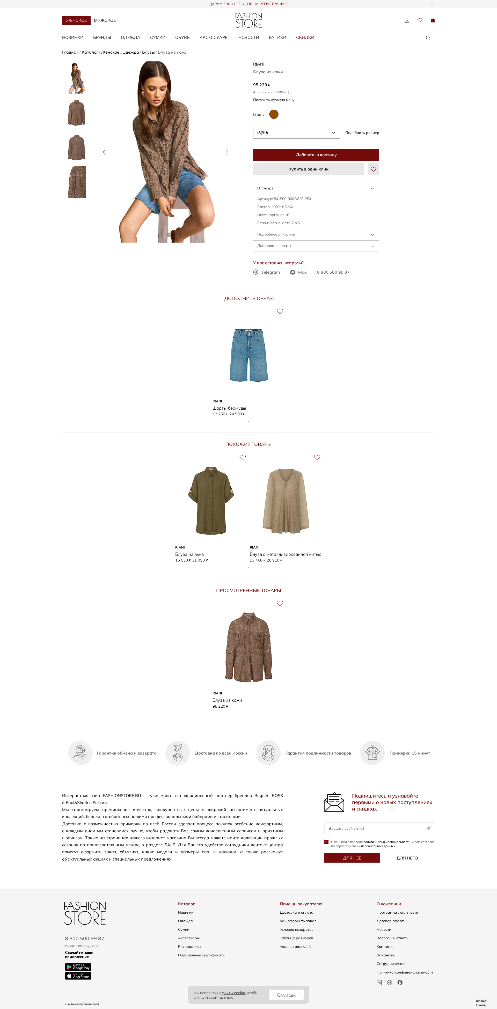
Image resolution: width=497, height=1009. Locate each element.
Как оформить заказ (298, 921)
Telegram (270, 272)
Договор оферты (391, 921)
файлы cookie (233, 992)
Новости (248, 37)
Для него (407, 858)
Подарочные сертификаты (201, 955)
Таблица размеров (296, 938)
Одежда (130, 37)
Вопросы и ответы (392, 938)
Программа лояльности (397, 912)
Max (302, 272)
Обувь (182, 37)
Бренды (102, 37)
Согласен (286, 995)
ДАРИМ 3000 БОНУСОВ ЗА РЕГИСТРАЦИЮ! (248, 4)
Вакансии (385, 955)
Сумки (157, 37)
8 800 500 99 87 (333, 272)
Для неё (352, 858)
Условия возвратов (296, 929)
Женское (76, 20)
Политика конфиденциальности (405, 972)
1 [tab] (248, 421)
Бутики (277, 37)
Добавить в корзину (316, 154)
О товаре (265, 188)
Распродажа (189, 946)
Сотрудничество (391, 963)
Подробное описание (276, 234)
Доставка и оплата (274, 245)
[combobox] (296, 133)
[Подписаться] (428, 828)
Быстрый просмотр (248, 389)
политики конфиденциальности (386, 842)
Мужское (105, 20)
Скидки (305, 37)
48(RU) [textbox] (262, 132)
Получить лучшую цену (274, 99)
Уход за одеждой (295, 946)
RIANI (258, 64)
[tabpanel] (248, 362)
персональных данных (378, 846)
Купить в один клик (308, 169)
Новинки (72, 37)
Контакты (385, 946)
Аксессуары (214, 37)
